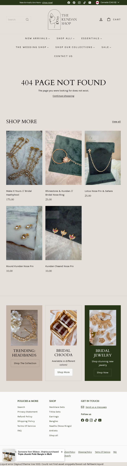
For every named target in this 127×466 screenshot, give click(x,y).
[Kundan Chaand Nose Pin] (63, 241)
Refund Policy (25, 416)
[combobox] (18, 19)
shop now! (47, 2)
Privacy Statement (27, 411)
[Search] (27, 19)
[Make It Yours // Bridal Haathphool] (24, 167)
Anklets (53, 430)
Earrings (54, 416)
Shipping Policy (26, 421)
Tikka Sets (55, 411)
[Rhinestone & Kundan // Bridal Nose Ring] (63, 167)
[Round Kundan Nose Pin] (24, 241)
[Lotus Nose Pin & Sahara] (103, 166)
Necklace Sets (57, 407)
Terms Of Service (27, 426)
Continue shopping (63, 95)
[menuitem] (37, 38)
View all (116, 121)
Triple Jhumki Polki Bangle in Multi (35, 454)
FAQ (20, 430)
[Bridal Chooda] (63, 327)
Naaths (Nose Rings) (60, 426)
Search (21, 407)
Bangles (53, 421)
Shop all (53, 435)
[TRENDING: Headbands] (24, 328)
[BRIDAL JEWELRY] (102, 328)
